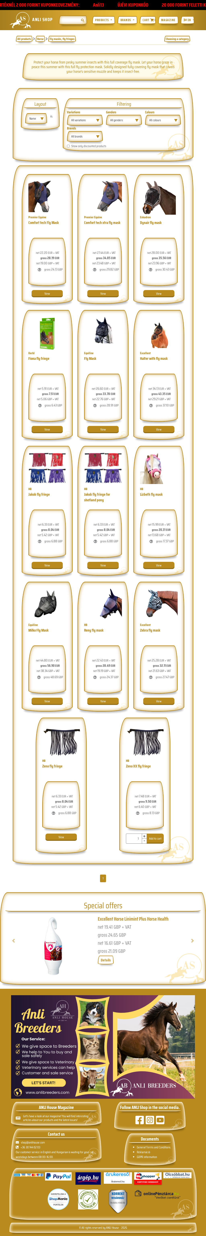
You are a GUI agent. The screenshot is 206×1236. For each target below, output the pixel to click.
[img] (82, 20)
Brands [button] (126, 20)
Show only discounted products (88, 146)
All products (24, 38)
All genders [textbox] (116, 120)
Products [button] (102, 20)
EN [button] (189, 20)
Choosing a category (177, 38)
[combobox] (36, 118)
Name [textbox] (32, 118)
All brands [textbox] (76, 136)
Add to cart (168, 1110)
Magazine (168, 20)
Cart (149, 20)
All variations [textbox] (78, 120)
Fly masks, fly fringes (62, 38)
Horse (40, 38)
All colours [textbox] (155, 120)
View (61, 293)
